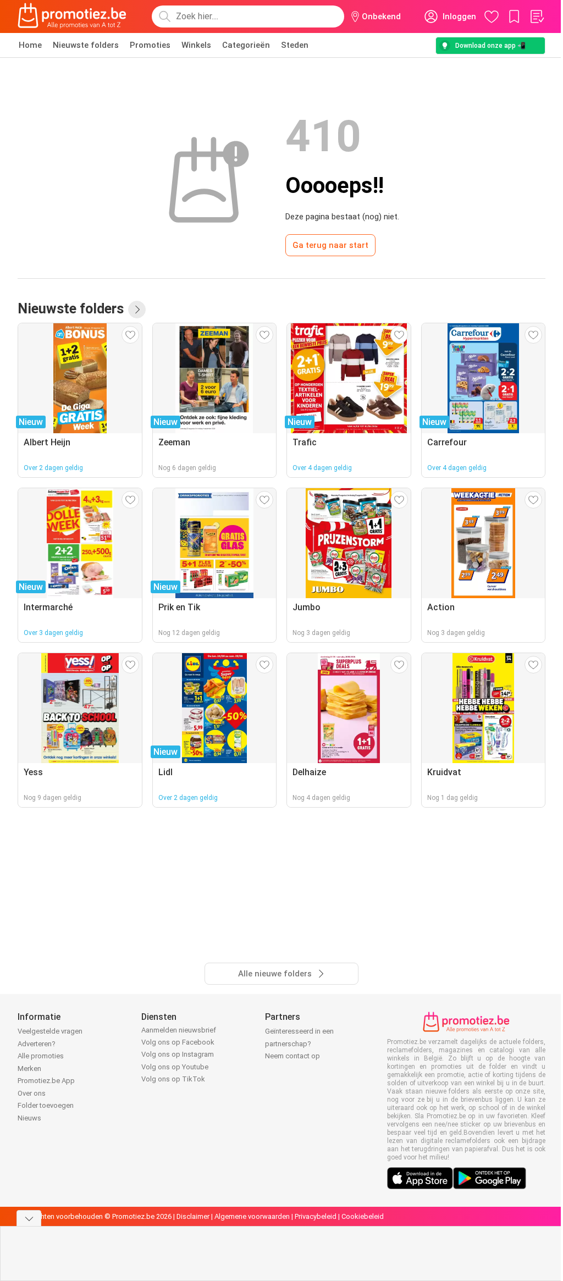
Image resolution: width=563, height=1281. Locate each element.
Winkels (196, 45)
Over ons (32, 1093)
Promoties (150, 45)
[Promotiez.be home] (72, 16)
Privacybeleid (315, 1216)
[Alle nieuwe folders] (137, 309)
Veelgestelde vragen (50, 1031)
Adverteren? (37, 1044)
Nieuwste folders (86, 45)
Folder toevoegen (46, 1105)
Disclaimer (192, 1216)
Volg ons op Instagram (177, 1054)
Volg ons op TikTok (173, 1079)
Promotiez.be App (46, 1080)
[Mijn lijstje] (536, 16)
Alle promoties (41, 1056)
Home (30, 45)
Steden (294, 45)
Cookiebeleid (362, 1216)
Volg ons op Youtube (174, 1067)
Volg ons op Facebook (177, 1042)
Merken (29, 1068)
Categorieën (246, 45)
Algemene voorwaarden (252, 1216)
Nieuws (29, 1118)
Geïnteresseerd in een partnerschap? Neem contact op (299, 1043)
